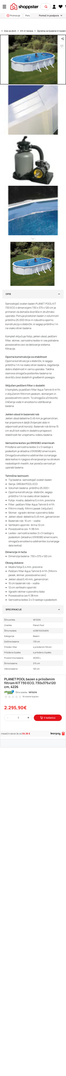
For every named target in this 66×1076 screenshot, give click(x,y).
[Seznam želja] (61, 7)
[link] (54, 6)
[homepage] (24, 6)
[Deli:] (62, 38)
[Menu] (5, 6)
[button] (46, 6)
